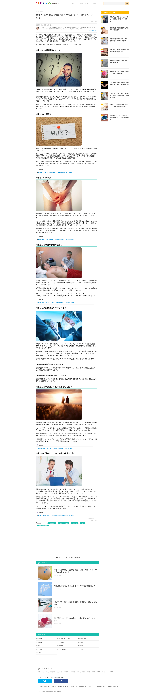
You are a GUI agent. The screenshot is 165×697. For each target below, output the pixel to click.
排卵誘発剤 (81, 645)
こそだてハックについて (43, 686)
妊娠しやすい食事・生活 (63, 638)
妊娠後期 (73, 671)
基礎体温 (80, 642)
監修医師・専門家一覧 (113, 686)
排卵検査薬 (60, 645)
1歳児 (93, 671)
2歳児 (98, 671)
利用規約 (60, 686)
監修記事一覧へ (93, 30)
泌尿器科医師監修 (43, 525)
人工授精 (80, 649)
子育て (95, 3)
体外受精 (38, 652)
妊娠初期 (59, 671)
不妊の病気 (51, 523)
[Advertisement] (50, 541)
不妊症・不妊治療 (63, 523)
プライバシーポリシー (70, 686)
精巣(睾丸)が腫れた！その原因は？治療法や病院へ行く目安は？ (56, 172)
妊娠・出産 (84, 3)
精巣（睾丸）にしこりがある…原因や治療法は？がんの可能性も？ (57, 302)
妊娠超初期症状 (82, 638)
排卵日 (38, 645)
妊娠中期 (66, 671)
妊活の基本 (39, 638)
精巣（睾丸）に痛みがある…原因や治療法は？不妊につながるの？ (57, 239)
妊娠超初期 (52, 671)
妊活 (73, 3)
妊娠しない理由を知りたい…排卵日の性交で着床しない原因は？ (56, 515)
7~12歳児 (111, 671)
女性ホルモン (60, 642)
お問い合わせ (91, 686)
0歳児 (88, 671)
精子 (83, 523)
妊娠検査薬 (39, 642)
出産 (78, 671)
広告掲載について (82, 686)
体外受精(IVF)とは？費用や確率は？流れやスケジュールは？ (55, 448)
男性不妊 (75, 523)
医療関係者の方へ (101, 686)
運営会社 (54, 686)
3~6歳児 (104, 671)
